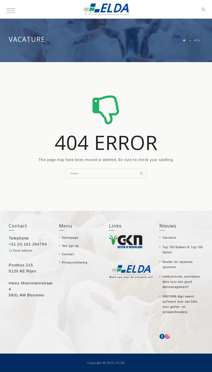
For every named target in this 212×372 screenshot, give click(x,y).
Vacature (169, 238)
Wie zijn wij (70, 246)
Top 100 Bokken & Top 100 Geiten (183, 249)
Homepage (70, 238)
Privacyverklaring (75, 262)
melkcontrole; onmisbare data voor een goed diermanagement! (181, 282)
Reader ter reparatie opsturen (178, 264)
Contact (68, 254)
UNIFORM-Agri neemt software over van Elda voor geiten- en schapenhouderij (180, 304)
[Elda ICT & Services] (106, 9)
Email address (22, 250)
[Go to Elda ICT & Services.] (184, 40)
